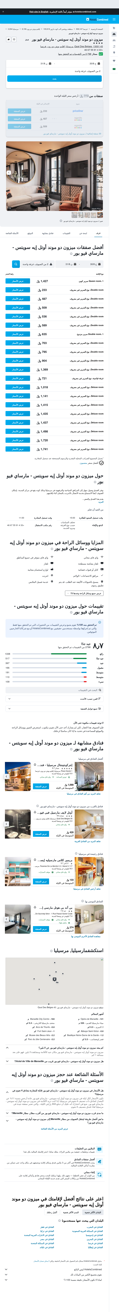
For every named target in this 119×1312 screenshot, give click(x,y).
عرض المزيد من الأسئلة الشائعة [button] (54, 1128)
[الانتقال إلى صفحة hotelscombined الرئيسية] (97, 19)
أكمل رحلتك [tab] (52, 1212)
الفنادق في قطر (47, 1226)
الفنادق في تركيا (47, 1231)
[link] (84, 793)
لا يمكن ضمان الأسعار (41, 1261)
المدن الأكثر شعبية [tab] (71, 1212)
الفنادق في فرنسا (95, 1243)
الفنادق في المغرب (95, 1226)
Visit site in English (38, 11)
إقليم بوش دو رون (33, 29)
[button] (3, 11)
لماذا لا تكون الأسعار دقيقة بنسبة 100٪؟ (83, 1279)
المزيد (100, 501)
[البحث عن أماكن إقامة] (114, 34)
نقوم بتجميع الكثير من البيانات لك (86, 1274)
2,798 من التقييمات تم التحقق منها (74, 54)
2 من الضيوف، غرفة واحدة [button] (87, 71)
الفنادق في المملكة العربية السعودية (87, 1231)
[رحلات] (114, 61)
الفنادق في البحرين (95, 1239)
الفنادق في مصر (47, 1239)
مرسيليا (15, 29)
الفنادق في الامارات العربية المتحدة (39, 1235)
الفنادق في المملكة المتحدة (42, 1243)
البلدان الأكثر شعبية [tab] (93, 1212)
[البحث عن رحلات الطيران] (114, 28)
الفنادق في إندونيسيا (94, 1235)
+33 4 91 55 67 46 (93, 49)
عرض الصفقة (41, 786)
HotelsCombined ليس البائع (88, 1269)
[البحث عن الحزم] (114, 46)
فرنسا (85, 29)
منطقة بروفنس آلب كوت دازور (61, 29)
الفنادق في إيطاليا (95, 1247)
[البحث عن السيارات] (114, 40)
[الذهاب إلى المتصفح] (114, 52)
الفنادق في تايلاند (47, 1247)
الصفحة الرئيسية (97, 29)
